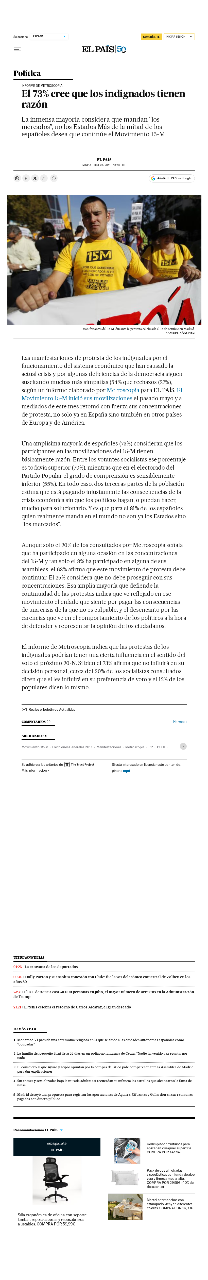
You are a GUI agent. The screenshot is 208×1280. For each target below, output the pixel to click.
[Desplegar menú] (17, 49)
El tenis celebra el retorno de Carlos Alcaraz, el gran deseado (77, 1007)
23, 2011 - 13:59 (110, 165)
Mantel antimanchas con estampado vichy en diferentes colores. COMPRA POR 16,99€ (170, 1204)
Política (27, 74)
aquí (126, 770)
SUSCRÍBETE (151, 37)
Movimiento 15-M (35, 747)
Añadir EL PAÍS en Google (174, 178)
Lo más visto (24, 1029)
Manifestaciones (109, 747)
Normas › (180, 722)
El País (104, 159)
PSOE (161, 747)
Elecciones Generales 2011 (72, 747)
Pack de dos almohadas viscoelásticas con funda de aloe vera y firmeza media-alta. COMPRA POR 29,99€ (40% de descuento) (171, 1178)
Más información (34, 770)
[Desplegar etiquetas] (183, 746)
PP (150, 747)
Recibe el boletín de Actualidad (52, 709)
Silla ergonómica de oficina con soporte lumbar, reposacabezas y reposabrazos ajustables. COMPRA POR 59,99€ (52, 1219)
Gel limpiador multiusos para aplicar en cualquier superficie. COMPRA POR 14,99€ (169, 1148)
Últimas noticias (28, 957)
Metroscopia (124, 390)
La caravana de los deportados (51, 967)
